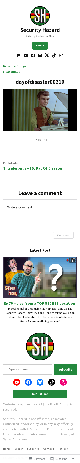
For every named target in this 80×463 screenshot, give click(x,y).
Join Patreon (40, 394)
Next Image (11, 72)
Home (6, 448)
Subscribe (65, 369)
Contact (48, 448)
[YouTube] (26, 55)
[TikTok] (54, 55)
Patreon (63, 448)
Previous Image (14, 67)
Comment (63, 235)
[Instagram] (61, 55)
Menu (42, 45)
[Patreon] (19, 55)
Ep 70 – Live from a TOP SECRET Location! (40, 303)
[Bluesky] (40, 55)
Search (18, 448)
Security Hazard (40, 29)
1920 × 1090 (40, 140)
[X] (47, 55)
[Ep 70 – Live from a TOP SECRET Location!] (40, 277)
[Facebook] (33, 55)
